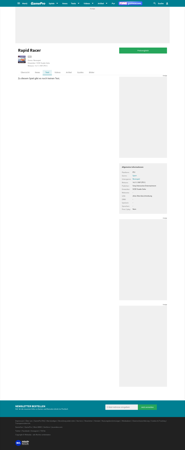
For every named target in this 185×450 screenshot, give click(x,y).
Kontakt (97, 421)
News (64, 3)
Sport (135, 175)
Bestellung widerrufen (66, 421)
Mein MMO (37, 427)
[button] (22, 3)
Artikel (69, 72)
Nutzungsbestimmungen (111, 421)
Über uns (29, 421)
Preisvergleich (143, 50)
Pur (113, 3)
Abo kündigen (51, 421)
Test (47, 72)
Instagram (35, 431)
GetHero (46, 427)
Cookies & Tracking (158, 421)
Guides (80, 72)
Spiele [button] (51, 3)
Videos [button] (87, 3)
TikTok (42, 431)
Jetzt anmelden (147, 407)
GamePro (28, 427)
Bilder (91, 72)
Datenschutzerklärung (141, 421)
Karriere (80, 421)
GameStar (19, 427)
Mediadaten (126, 421)
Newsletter (89, 421)
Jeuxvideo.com (57, 427)
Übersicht (25, 72)
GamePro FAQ (39, 421)
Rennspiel (136, 179)
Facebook (25, 431)
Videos (58, 72)
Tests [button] (73, 3)
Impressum (19, 421)
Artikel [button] (101, 3)
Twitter (18, 431)
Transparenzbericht (22, 423)
